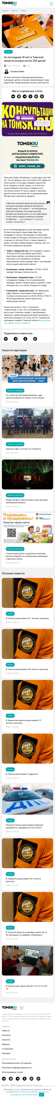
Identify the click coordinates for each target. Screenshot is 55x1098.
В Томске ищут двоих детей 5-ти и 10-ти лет (26, 986)
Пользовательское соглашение (16, 1063)
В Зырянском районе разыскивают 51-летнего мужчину (24, 721)
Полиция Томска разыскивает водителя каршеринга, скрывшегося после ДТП (24, 826)
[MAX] (42, 96)
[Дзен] (36, 96)
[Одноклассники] (30, 96)
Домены (6, 1044)
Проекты (6, 1039)
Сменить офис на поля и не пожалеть (23, 449)
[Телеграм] (25, 96)
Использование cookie (12, 1072)
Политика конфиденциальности (17, 1067)
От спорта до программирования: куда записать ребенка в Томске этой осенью (25, 396)
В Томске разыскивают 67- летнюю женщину (27, 618)
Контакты (6, 1035)
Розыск (24, 11)
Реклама (6, 1053)
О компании (7, 1049)
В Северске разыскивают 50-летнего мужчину (23, 880)
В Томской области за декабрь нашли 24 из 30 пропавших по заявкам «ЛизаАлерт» (26, 933)
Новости (14, 11)
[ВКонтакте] (13, 96)
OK (41, 1095)
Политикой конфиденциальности (33, 1092)
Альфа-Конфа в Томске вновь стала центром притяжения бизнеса (27, 501)
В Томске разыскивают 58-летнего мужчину (27, 669)
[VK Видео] (19, 96)
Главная (5, 11)
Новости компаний (15, 391)
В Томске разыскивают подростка (22, 774)
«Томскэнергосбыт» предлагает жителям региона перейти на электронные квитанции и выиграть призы (27, 556)
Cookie (17, 1089)
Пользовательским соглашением (23, 1095)
